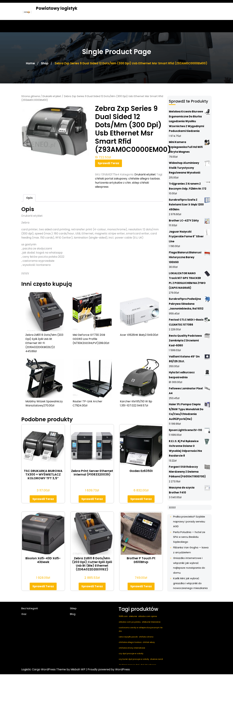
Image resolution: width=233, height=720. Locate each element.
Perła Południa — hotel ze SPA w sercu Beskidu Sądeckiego (189, 537)
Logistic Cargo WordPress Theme (43, 669)
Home (30, 63)
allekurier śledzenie (151, 622)
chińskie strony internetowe (132, 647)
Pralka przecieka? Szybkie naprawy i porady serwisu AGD (189, 521)
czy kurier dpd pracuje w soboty (134, 659)
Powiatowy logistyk (56, 8)
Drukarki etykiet (51, 96)
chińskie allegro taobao (144, 179)
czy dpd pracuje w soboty (131, 653)
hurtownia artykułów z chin (113, 183)
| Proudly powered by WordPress (108, 669)
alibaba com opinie (147, 616)
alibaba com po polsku (130, 622)
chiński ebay (149, 642)
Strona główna (30, 96)
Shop (44, 63)
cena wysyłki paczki (128, 636)
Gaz (23, 614)
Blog (72, 614)
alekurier (133, 616)
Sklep (73, 608)
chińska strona (146, 636)
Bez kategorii (29, 608)
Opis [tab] (29, 198)
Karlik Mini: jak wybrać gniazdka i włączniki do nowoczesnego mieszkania (190, 583)
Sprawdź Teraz (108, 163)
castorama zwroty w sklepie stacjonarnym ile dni (140, 629)
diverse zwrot (156, 659)
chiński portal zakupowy (111, 179)
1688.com (123, 616)
